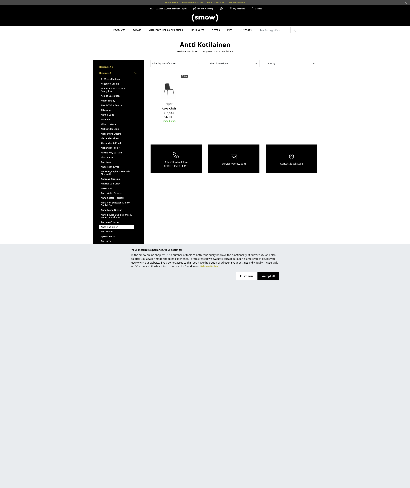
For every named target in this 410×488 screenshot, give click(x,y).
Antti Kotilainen (109, 226)
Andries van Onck (110, 183)
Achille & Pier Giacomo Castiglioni (113, 90)
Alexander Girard (110, 138)
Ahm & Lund (107, 114)
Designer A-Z (106, 66)
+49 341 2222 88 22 (176, 162)
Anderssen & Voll (110, 166)
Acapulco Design (110, 83)
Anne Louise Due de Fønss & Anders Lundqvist (116, 216)
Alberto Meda (108, 124)
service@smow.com (234, 163)
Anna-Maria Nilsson (111, 209)
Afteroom (106, 110)
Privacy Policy (209, 266)
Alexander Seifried (111, 143)
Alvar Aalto (107, 157)
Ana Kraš (106, 162)
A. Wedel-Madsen (110, 79)
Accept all (268, 276)
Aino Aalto (106, 119)
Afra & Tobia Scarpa (111, 105)
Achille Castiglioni (110, 95)
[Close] (406, 3)
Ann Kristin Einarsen (112, 193)
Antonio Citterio (110, 222)
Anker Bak (106, 188)
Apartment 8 (108, 236)
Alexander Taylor (110, 147)
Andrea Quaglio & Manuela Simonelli (115, 173)
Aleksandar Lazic (110, 128)
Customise (247, 276)
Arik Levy (106, 240)
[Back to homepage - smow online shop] (205, 18)
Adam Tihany (108, 100)
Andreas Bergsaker (111, 178)
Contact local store (291, 163)
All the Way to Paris (111, 152)
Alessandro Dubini (111, 133)
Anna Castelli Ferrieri (112, 197)
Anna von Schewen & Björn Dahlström (115, 204)
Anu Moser (107, 231)
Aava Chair (169, 108)
